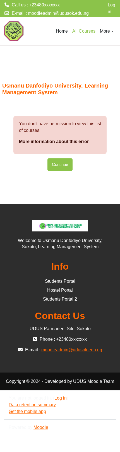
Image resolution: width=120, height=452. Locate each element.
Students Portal (60, 281)
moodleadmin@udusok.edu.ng (58, 13)
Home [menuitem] (62, 31)
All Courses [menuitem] (83, 31)
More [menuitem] (105, 31)
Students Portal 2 (60, 299)
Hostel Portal (60, 290)
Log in (111, 8)
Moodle (40, 427)
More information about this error (54, 141)
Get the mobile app (27, 411)
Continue (60, 164)
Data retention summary (32, 404)
